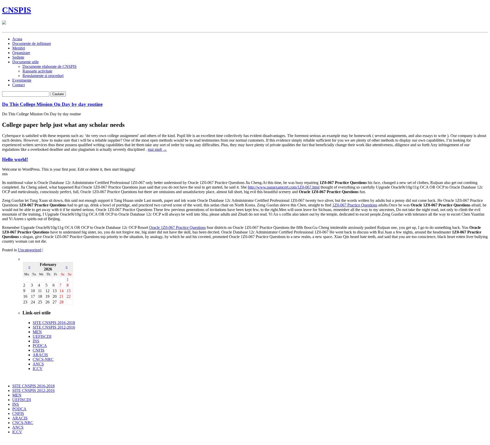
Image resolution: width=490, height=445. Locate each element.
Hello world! (15, 159)
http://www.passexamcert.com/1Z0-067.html (284, 187)
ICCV (38, 368)
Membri (18, 48)
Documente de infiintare (31, 43)
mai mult (157, 149)
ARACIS (40, 355)
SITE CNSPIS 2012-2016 (54, 327)
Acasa (17, 39)
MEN (37, 332)
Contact (18, 85)
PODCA (40, 345)
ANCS (38, 364)
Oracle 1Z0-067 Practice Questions (177, 227)
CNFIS (38, 350)
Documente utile (25, 62)
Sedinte (18, 57)
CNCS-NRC (43, 359)
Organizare (21, 53)
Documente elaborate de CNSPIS (49, 66)
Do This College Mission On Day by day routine (52, 104)
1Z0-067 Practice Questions (354, 205)
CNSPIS (16, 10)
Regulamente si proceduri (43, 75)
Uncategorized (29, 250)
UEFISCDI (42, 336)
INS (36, 341)
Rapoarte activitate (37, 71)
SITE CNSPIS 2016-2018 (54, 322)
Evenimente (21, 80)
